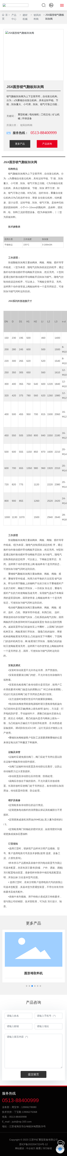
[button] (26, 986)
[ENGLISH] (51, 5)
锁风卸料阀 (37, 17)
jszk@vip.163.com (22, 1121)
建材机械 (25, 17)
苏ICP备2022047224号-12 (33, 1144)
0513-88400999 (44, 132)
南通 (38, 1148)
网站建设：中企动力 (25, 1148)
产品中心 (14, 17)
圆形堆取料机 (33, 973)
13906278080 (28, 1107)
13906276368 (29, 1112)
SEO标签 (47, 1148)
